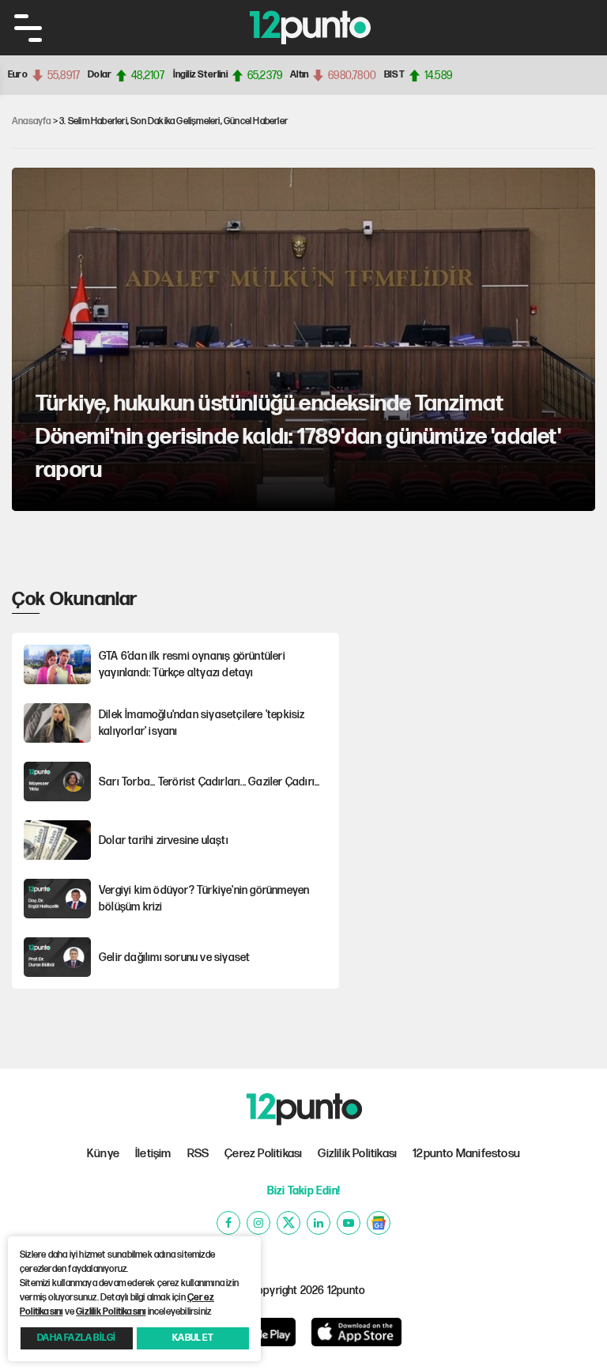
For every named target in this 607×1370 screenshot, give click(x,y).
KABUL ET (192, 1338)
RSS (198, 1153)
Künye (103, 1153)
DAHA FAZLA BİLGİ (76, 1338)
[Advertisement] (476, 684)
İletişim (153, 1153)
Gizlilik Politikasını (110, 1312)
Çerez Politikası (263, 1153)
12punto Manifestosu (466, 1153)
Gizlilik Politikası (357, 1153)
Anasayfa (31, 121)
